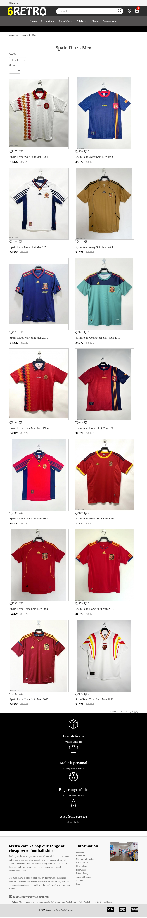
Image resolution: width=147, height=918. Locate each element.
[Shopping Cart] (137, 12)
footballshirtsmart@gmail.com (31, 896)
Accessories (108, 21)
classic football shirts (68, 902)
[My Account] (129, 12)
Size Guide (81, 870)
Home (33, 21)
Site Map (80, 880)
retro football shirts (52, 902)
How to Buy (81, 866)
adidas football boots (87, 902)
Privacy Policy (82, 873)
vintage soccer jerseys (34, 902)
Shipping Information (85, 859)
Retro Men (64, 21)
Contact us (80, 855)
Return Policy (82, 862)
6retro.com (13, 35)
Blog (78, 884)
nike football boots (104, 902)
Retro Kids (46, 21)
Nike (93, 21)
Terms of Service (83, 877)
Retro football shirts (64, 910)
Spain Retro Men (29, 35)
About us (80, 852)
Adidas (80, 21)
